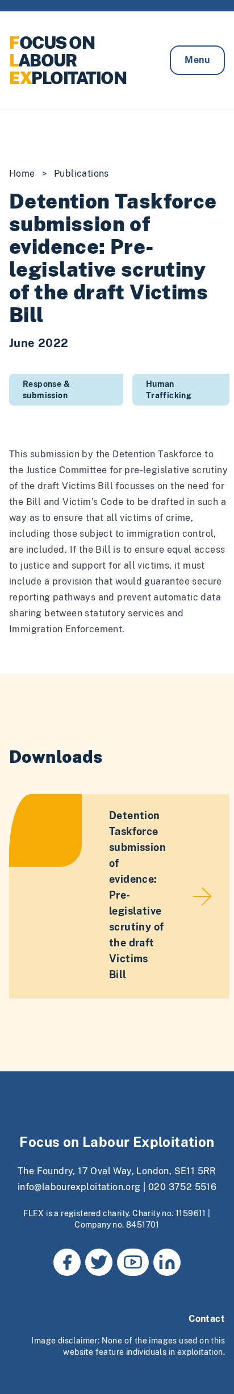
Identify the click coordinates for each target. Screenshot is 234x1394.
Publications (81, 173)
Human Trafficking (168, 389)
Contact (207, 1318)
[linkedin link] (167, 1262)
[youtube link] (133, 1262)
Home (22, 173)
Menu (197, 60)
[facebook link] (67, 1262)
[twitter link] (98, 1262)
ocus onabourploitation (67, 60)
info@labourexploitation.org (79, 1187)
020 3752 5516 (182, 1187)
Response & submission (46, 389)
